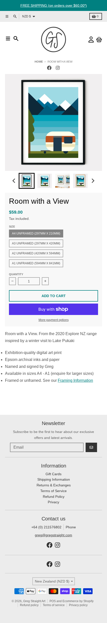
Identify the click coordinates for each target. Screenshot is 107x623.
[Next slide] (92, 181)
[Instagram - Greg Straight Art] (57, 68)
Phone (71, 527)
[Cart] (99, 39)
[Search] (16, 38)
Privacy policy (78, 605)
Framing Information (75, 380)
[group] (27, 181)
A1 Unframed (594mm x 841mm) (36, 263)
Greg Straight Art (34, 601)
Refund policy (29, 605)
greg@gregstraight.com (53, 535)
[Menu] (8, 38)
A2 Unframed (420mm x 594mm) (36, 253)
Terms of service (54, 605)
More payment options (54, 320)
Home (39, 61)
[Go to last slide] (14, 181)
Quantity (16, 274)
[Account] (91, 39)
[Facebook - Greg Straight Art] (49, 68)
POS (53, 601)
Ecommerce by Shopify (78, 601)
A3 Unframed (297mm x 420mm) (36, 243)
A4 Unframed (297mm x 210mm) (36, 233)
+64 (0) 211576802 (46, 527)
